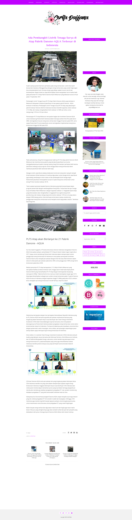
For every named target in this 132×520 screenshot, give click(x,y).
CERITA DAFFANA (68, 517)
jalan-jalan (98, 251)
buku (103, 255)
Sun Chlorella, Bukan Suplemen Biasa (97, 192)
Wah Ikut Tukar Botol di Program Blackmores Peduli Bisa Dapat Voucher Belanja (97, 199)
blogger (97, 255)
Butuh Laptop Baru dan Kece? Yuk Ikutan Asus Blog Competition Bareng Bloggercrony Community (97, 177)
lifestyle (32, 436)
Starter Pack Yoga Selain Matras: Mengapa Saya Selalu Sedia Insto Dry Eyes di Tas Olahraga (94, 163)
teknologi (92, 255)
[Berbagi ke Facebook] (68, 432)
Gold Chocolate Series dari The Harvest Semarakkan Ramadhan (97, 185)
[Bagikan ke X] (71, 432)
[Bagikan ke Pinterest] (74, 432)
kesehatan (91, 251)
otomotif (86, 255)
